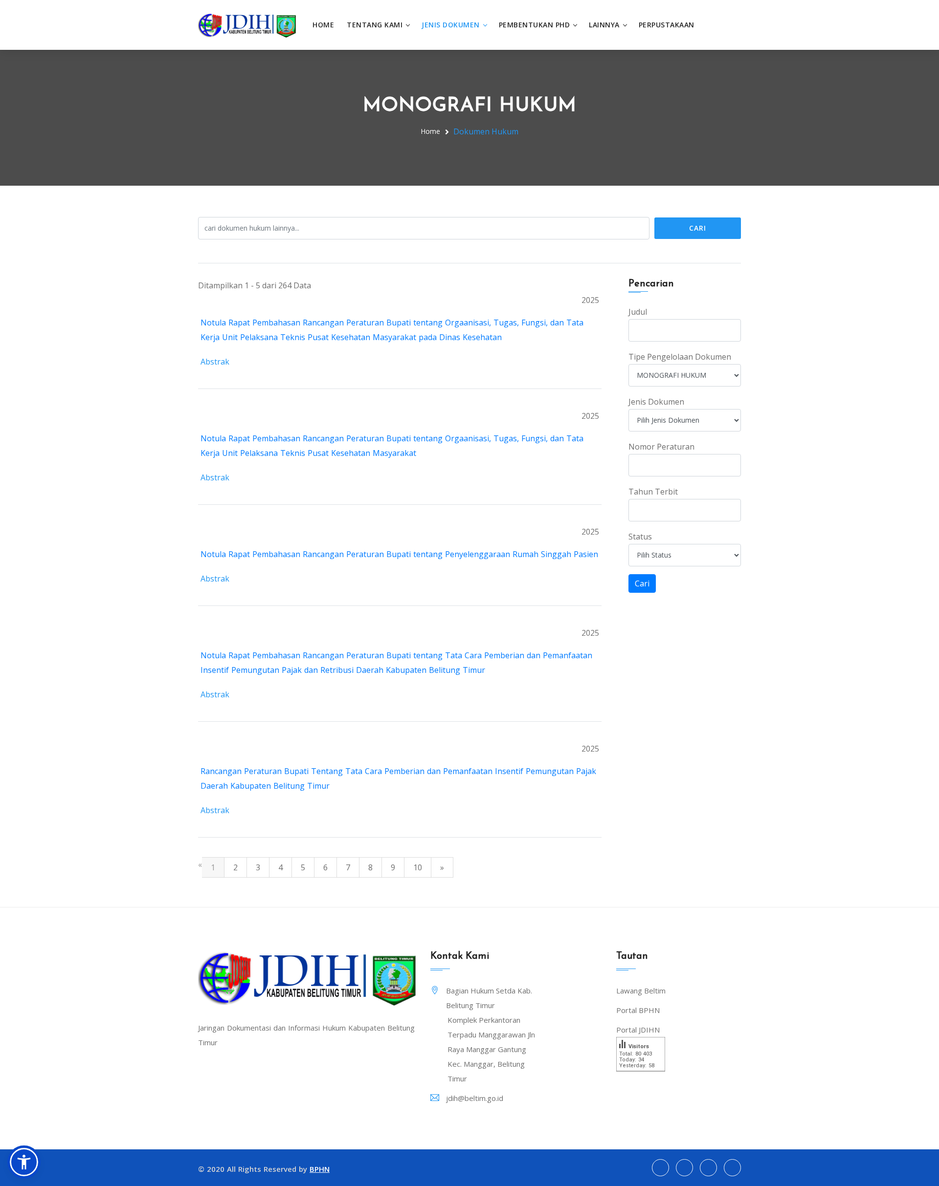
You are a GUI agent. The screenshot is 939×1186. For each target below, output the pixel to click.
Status (640, 536)
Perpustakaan (666, 24)
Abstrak (215, 361)
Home (323, 24)
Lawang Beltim (641, 990)
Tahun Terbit (653, 491)
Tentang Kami (374, 24)
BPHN (320, 1169)
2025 (590, 300)
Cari (697, 228)
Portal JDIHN (638, 1030)
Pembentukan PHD (534, 24)
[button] (24, 1162)
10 (417, 867)
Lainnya (604, 24)
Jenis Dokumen (451, 24)
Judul (637, 311)
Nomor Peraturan (661, 446)
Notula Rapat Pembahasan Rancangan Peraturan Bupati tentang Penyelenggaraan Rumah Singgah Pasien (399, 554)
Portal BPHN (638, 1010)
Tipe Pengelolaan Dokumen (679, 356)
